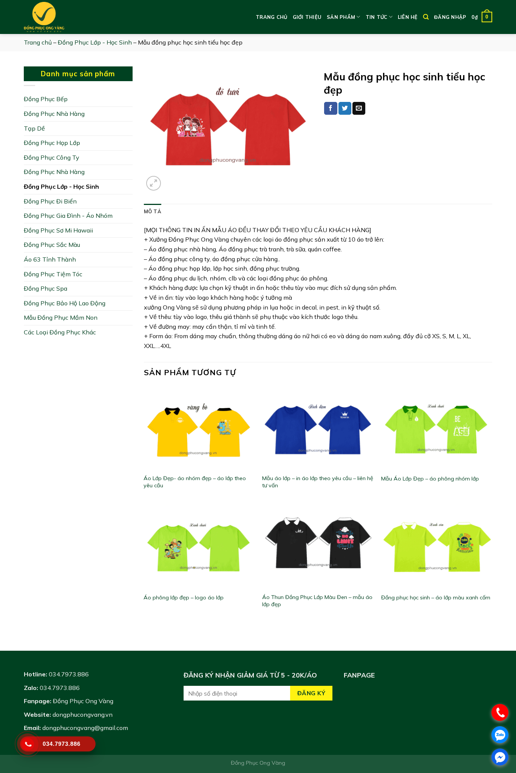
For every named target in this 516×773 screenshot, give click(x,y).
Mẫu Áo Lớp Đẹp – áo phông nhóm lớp (430, 478)
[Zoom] (153, 183)
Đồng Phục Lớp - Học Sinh (95, 42)
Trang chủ (271, 17)
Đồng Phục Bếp (46, 99)
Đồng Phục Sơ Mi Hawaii (58, 230)
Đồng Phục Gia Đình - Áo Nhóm (68, 215)
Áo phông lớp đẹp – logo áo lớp (184, 597)
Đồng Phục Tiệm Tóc (53, 274)
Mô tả (152, 211)
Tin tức (377, 17)
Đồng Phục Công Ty (51, 157)
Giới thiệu (307, 17)
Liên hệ (408, 17)
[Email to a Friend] (358, 108)
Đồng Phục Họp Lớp (52, 142)
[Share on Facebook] (330, 108)
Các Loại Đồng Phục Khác (60, 332)
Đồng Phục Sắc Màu (52, 244)
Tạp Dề (34, 128)
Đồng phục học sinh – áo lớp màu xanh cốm (435, 597)
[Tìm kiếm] (426, 17)
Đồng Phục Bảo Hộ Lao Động (64, 303)
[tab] (152, 211)
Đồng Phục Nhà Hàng (54, 113)
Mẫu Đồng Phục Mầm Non (60, 317)
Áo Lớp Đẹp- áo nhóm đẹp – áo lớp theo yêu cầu (195, 482)
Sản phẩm (341, 17)
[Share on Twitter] (344, 108)
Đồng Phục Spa (45, 288)
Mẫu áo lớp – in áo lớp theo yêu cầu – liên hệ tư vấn (317, 482)
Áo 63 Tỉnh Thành (50, 259)
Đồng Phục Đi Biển (50, 201)
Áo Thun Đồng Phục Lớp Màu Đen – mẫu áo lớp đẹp (317, 601)
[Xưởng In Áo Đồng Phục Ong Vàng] (61, 17)
